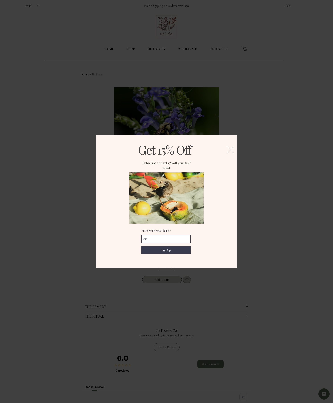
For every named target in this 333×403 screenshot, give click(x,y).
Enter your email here (155, 230)
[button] (230, 150)
